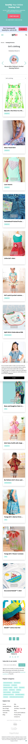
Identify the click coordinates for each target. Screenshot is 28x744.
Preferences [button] (10, 373)
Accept (14, 377)
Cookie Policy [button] (5, 371)
